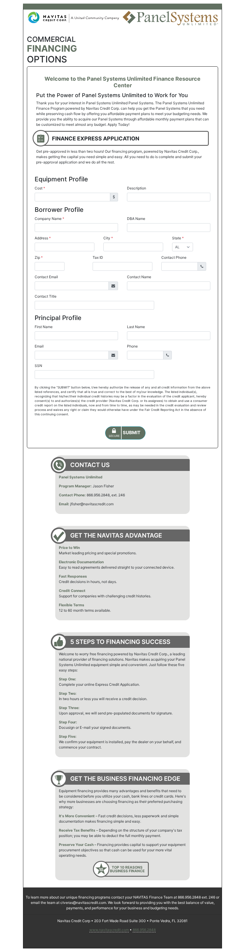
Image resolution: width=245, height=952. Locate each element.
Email (39, 346)
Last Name (136, 327)
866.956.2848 (144, 929)
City (108, 238)
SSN (38, 365)
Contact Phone (173, 257)
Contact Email (46, 277)
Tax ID (98, 257)
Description (136, 188)
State (178, 238)
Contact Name (139, 277)
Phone (132, 346)
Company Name (49, 218)
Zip (39, 257)
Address (43, 238)
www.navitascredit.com (109, 929)
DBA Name (136, 218)
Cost (40, 188)
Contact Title (45, 296)
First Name (44, 327)
